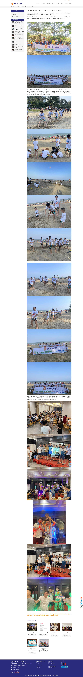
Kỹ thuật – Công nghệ (15, 16)
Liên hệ (70, 3)
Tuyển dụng (65, 0)
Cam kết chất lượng (52, 663)
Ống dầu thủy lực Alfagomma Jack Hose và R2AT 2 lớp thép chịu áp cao (18, 35)
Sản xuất (53, 3)
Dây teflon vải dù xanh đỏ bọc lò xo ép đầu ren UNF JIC (19, 44)
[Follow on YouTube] (65, 664)
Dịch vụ (58, 3)
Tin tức (65, 3)
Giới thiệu (43, 3)
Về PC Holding (39, 663)
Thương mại (48, 3)
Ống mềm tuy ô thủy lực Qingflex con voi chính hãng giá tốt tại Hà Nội (18, 29)
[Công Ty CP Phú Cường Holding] (16, 3)
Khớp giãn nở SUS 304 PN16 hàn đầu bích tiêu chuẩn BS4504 (19, 25)
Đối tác (62, 3)
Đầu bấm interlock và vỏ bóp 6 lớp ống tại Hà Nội (18, 41)
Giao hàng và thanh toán (53, 665)
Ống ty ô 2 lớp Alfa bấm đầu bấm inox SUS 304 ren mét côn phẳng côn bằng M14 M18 (18, 38)
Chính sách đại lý (51, 667)
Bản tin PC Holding (15, 12)
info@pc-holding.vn (15, 671)
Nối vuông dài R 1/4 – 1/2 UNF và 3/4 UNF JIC (19, 47)
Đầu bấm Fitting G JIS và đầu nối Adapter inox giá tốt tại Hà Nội (19, 32)
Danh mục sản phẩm (40, 665)
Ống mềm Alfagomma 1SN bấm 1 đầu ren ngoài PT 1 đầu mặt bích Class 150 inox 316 (18, 22)
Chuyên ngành (14, 14)
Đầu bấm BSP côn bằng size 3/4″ (18, 50)
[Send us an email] (63, 664)
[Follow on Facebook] (61, 664)
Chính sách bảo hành (52, 666)
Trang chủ (38, 3)
